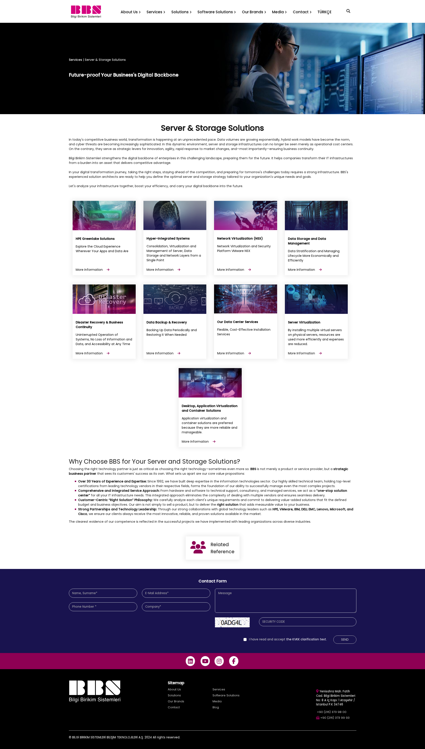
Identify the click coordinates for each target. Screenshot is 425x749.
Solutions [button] (180, 12)
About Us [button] (129, 12)
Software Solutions (226, 695)
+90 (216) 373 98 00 (331, 712)
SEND (345, 639)
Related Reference (222, 548)
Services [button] (154, 12)
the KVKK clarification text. (288, 639)
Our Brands (176, 701)
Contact (174, 707)
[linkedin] (190, 661)
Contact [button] (301, 12)
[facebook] (234, 661)
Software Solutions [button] (215, 12)
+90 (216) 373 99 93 (335, 718)
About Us (174, 689)
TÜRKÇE (324, 12)
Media (217, 701)
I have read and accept (267, 639)
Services (75, 60)
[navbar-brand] (86, 11)
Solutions (174, 695)
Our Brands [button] (252, 12)
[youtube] (205, 661)
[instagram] (219, 661)
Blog (215, 707)
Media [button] (278, 12)
